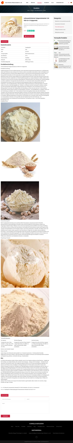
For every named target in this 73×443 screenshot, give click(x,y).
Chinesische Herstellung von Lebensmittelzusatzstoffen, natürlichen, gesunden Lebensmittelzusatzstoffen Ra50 (65, 42)
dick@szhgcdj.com (46, 441)
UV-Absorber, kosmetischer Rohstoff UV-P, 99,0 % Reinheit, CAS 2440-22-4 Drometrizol (21, 387)
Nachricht (46, 2)
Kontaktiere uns (59, 2)
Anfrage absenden (29, 36)
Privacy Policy (59, 426)
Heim (27, 2)
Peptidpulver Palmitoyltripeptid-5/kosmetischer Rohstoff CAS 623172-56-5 (20, 389)
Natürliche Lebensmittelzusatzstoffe (62, 21)
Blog (52, 2)
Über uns (33, 2)
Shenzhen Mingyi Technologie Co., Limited (18, 433)
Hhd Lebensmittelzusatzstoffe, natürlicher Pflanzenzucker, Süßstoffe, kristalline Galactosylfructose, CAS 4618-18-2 (65, 54)
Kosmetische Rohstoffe (60, 24)
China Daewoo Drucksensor (58, 433)
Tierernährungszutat (39, 10)
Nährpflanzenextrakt (59, 32)
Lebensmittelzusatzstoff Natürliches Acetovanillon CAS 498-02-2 (64, 48)
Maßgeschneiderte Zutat (60, 29)
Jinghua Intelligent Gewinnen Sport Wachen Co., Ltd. (40, 433)
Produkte (39, 2)
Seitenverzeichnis (50, 426)
